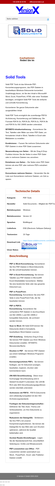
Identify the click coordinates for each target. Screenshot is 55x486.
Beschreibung (18, 256)
